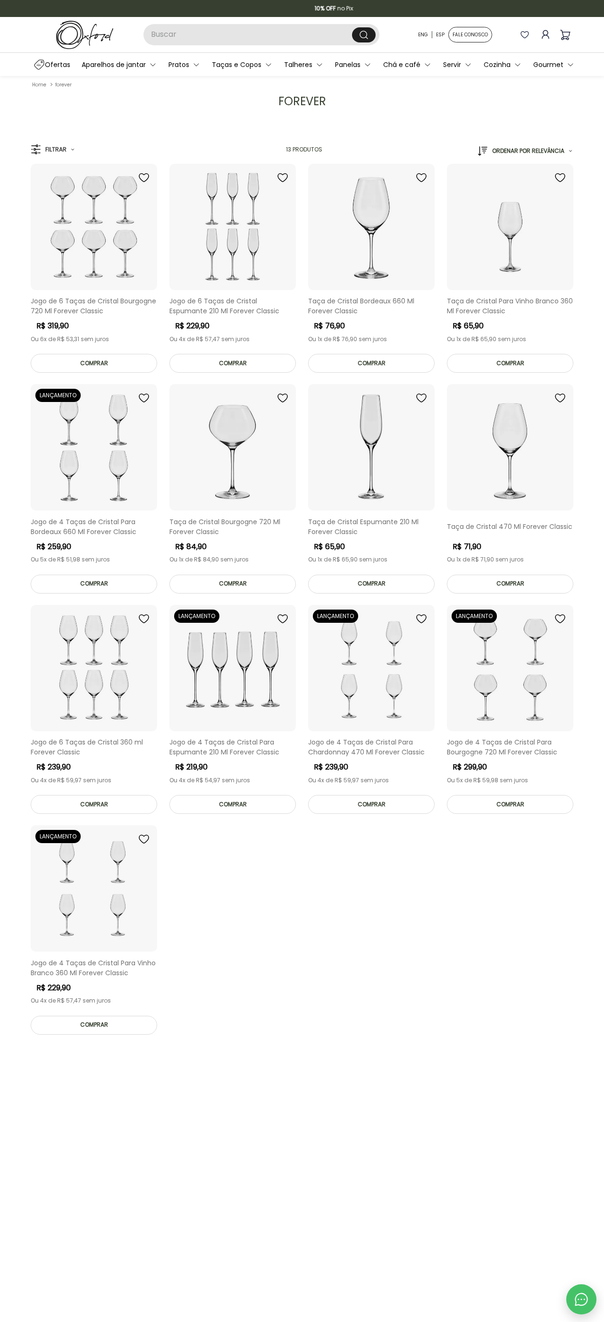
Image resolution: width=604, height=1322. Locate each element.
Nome (296, 622)
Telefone (301, 700)
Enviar (379, 751)
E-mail (297, 661)
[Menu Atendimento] (581, 1299)
